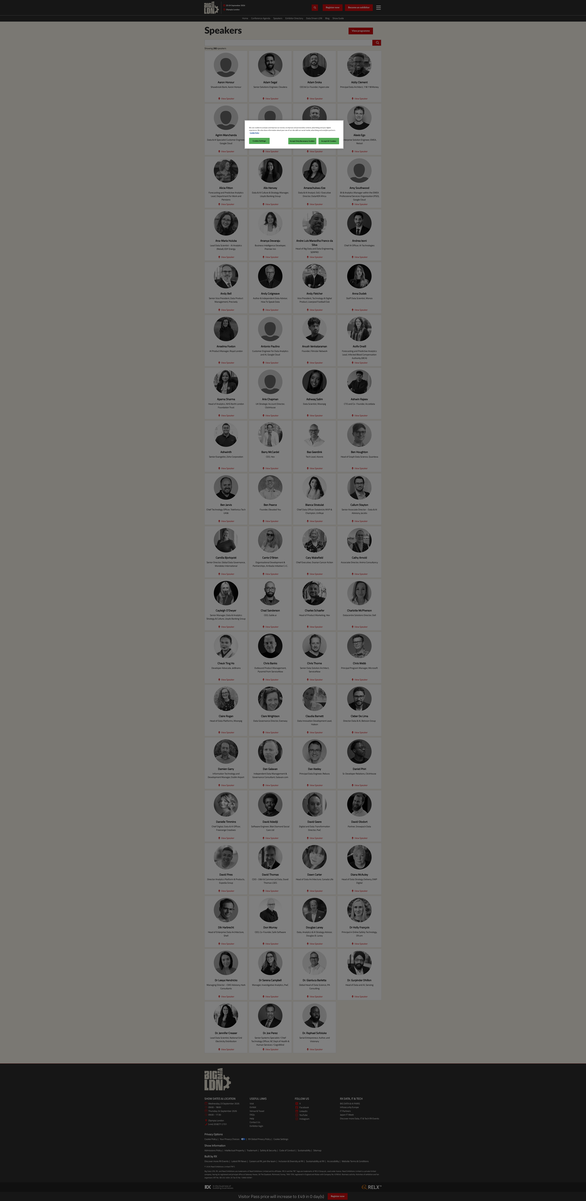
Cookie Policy (254, 132)
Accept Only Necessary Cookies (302, 141)
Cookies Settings (259, 141)
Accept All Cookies (328, 141)
